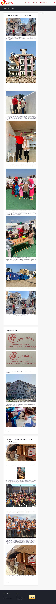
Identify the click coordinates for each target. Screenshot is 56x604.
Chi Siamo (29, 2)
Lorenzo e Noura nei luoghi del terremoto (18, 15)
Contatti (47, 2)
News (13, 331)
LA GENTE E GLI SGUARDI (42, 13)
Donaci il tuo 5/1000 (11, 330)
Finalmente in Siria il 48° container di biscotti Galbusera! (19, 440)
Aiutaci (37, 2)
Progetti (33, 2)
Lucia (6, 331)
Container (14, 442)
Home (25, 2)
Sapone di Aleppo (42, 2)
